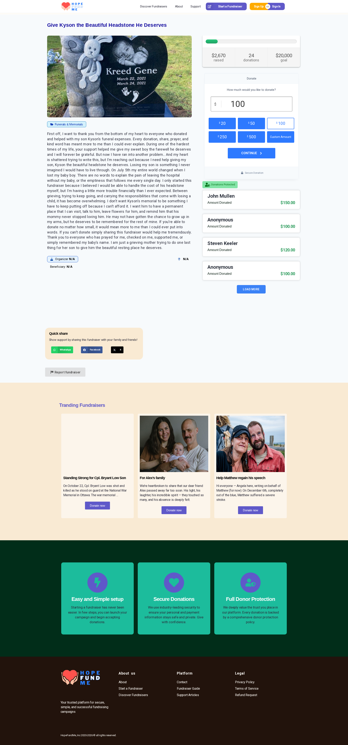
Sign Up (259, 6)
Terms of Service (247, 688)
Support (196, 6)
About (179, 6)
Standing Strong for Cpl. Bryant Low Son (94, 478)
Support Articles (188, 695)
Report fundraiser (68, 372)
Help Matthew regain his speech (240, 478)
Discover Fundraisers (153, 6)
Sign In (276, 6)
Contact (182, 682)
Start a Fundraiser (230, 6)
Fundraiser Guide (188, 688)
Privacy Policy (245, 682)
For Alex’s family (152, 478)
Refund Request (246, 695)
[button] (66, 124)
